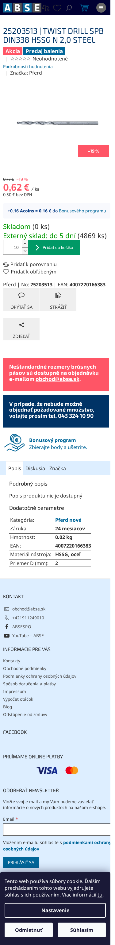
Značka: (26, 72)
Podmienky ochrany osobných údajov (39, 676)
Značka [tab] (57, 468)
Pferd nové (68, 520)
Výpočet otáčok (18, 699)
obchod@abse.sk (57, 378)
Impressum (14, 691)
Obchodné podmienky (24, 668)
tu (100, 894)
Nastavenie (55, 910)
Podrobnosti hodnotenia (28, 66)
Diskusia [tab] (35, 468)
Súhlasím (81, 930)
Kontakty (11, 661)
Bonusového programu (82, 211)
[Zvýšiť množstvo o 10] (25, 243)
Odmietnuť (28, 930)
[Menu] (101, 8)
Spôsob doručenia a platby (29, 684)
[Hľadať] (69, 8)
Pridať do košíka (58, 247)
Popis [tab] (14, 468)
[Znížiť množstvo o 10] (25, 250)
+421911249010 (28, 618)
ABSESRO (21, 626)
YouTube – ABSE (28, 635)
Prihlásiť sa (21, 862)
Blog (7, 707)
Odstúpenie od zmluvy (25, 714)
